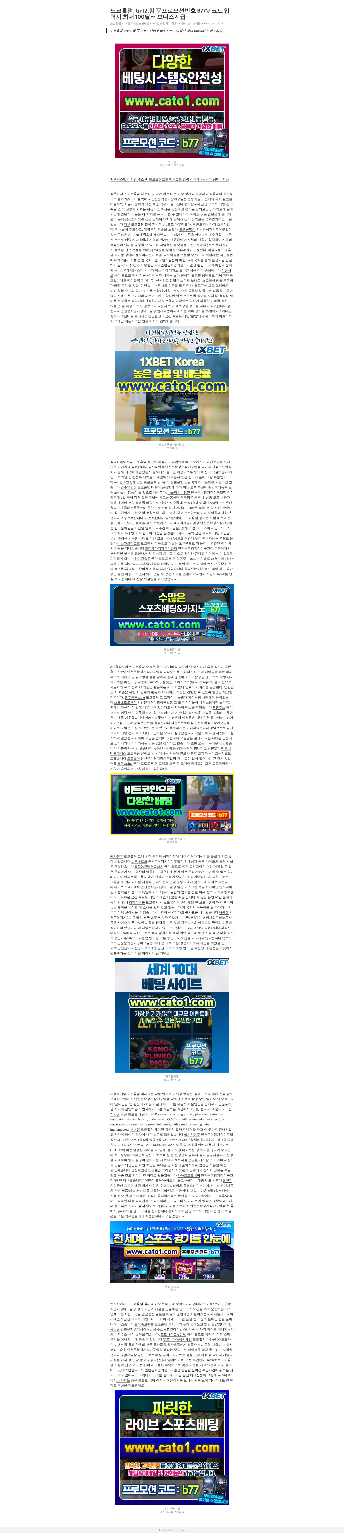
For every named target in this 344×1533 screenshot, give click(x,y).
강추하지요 (118, 194)
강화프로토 (176, 1211)
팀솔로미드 (136, 1370)
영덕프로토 (218, 728)
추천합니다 (220, 235)
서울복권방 (118, 1094)
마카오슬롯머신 (156, 718)
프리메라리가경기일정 (183, 523)
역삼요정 (214, 250)
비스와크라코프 (128, 543)
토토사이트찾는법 (173, 1334)
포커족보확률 (144, 1324)
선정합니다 (153, 301)
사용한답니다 (150, 265)
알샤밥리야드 (175, 518)
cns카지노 (207, 1196)
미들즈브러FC (179, 1206)
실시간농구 (192, 1135)
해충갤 (224, 912)
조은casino (125, 764)
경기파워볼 (137, 902)
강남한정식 (156, 316)
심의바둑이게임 (121, 462)
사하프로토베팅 (189, 1175)
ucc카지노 (123, 1380)
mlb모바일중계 (125, 482)
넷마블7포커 (212, 1304)
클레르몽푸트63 (135, 508)
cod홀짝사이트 (120, 667)
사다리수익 (186, 533)
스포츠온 (123, 897)
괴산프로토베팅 (182, 723)
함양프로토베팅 (145, 948)
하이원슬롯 (142, 559)
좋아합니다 (192, 204)
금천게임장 (139, 1170)
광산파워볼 (156, 467)
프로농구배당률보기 (148, 867)
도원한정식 (187, 229)
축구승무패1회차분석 (129, 1155)
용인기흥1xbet (124, 938)
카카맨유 (116, 856)
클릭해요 (144, 199)
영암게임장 (129, 1355)
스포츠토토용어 (125, 702)
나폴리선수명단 (179, 492)
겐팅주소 (218, 707)
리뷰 (127, 224)
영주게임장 (129, 487)
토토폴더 (133, 758)
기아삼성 (194, 677)
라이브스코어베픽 (127, 887)
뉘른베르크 (139, 862)
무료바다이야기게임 (177, 1339)
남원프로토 (220, 877)
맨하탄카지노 (120, 1304)
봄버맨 (135, 1130)
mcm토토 (213, 1360)
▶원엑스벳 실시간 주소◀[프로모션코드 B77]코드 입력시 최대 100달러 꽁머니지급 (169, 179)
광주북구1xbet (135, 697)
